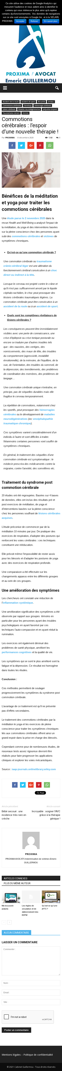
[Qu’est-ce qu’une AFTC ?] (51, 896)
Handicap (28, 105)
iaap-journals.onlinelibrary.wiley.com (34, 769)
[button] (57, 88)
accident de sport (28, 101)
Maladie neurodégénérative (29, 109)
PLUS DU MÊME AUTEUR (17, 883)
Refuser (34, 21)
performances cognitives (17, 652)
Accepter (20, 21)
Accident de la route (11, 101)
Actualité (41, 101)
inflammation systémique (18, 602)
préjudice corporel (50, 109)
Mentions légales (11, 1054)
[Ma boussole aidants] (11, 896)
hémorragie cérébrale (42, 105)
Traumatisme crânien (11, 113)
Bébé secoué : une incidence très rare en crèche (14, 815)
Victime (25, 113)
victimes (49, 236)
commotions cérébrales (26, 236)
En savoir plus (50, 21)
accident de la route (15, 306)
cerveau (51, 101)
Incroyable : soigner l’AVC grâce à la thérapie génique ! (46, 815)
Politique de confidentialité (38, 1054)
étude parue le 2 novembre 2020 (25, 218)
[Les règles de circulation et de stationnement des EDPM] (31, 896)
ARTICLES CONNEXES (15, 878)
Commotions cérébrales (12, 105)
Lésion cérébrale (9, 109)
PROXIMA (10, 137)
